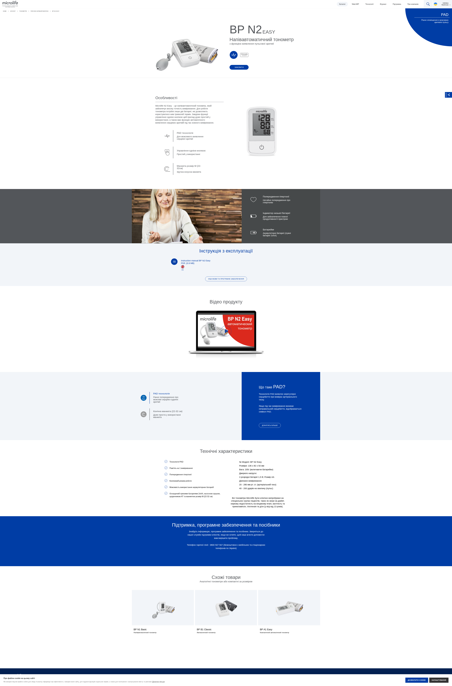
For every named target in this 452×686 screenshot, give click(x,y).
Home (4, 11)
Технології (369, 4)
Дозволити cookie (417, 680)
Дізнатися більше (158, 682)
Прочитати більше (162, 613)
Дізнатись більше (270, 425)
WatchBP (355, 4)
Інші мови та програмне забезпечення (226, 279)
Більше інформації (226, 613)
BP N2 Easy (55, 11)
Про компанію (412, 4)
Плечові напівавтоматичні (39, 11)
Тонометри (23, 11)
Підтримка (397, 4)
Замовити (239, 67)
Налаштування (439, 680)
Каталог (342, 4)
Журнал (383, 4)
